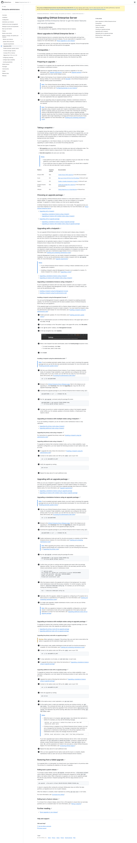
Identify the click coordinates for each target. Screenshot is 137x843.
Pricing (62, 837)
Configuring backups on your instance (66, 88)
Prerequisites (42, 50)
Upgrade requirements (56, 72)
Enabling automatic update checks (48, 365)
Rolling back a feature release (47, 799)
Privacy (53, 837)
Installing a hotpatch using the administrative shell (53, 293)
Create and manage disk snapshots (66, 184)
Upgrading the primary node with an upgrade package (54, 629)
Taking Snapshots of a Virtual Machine (67, 189)
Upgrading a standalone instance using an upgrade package (58, 221)
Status (58, 837)
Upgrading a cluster (66, 272)
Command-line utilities (58, 794)
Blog (74, 837)
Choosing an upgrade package (50, 195)
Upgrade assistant (76, 72)
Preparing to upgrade (46, 62)
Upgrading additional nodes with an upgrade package (54, 631)
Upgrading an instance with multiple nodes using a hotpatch (58, 216)
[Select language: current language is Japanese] (135, 2)
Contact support (42, 828)
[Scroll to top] (133, 839)
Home (4, 6)
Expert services (68, 837)
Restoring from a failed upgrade (50, 760)
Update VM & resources (77, 13)
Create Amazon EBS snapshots (65, 174)
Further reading (43, 808)
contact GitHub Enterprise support (97, 9)
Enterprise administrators (11, 9)
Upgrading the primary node (51, 549)
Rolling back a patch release (47, 770)
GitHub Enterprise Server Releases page (59, 384)
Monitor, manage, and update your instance (60, 13)
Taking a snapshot (45, 128)
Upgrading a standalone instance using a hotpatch (55, 214)
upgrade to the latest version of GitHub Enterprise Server (63, 9)
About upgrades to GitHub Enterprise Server (55, 34)
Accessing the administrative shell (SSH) (64, 375)
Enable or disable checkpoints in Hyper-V (68, 181)
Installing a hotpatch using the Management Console (54, 291)
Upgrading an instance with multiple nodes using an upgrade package (61, 223)
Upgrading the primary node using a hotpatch (52, 426)
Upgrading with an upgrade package (49, 219)
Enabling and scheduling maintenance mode (59, 252)
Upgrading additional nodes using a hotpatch (52, 428)
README (68, 79)
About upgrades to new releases (66, 40)
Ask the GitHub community (45, 826)
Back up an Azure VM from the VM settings (68, 178)
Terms (49, 837)
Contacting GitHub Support (67, 745)
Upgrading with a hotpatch (47, 211)
